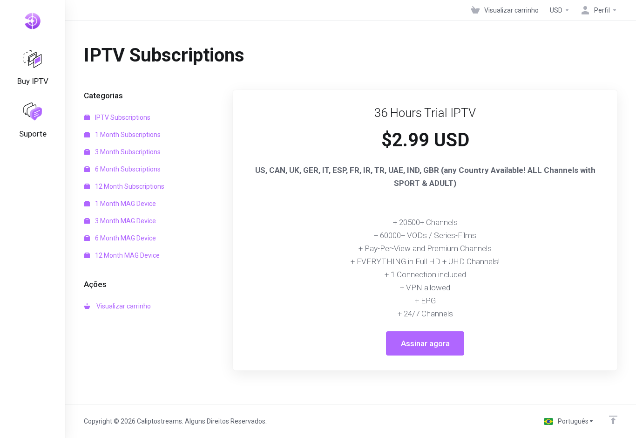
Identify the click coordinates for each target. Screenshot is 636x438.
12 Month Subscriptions (129, 186)
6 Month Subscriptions (127, 169)
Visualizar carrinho (122, 306)
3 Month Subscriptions (127, 152)
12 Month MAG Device (127, 255)
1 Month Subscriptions (127, 134)
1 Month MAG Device (125, 203)
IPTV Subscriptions (122, 117)
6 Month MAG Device (125, 238)
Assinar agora (425, 343)
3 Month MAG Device (125, 221)
